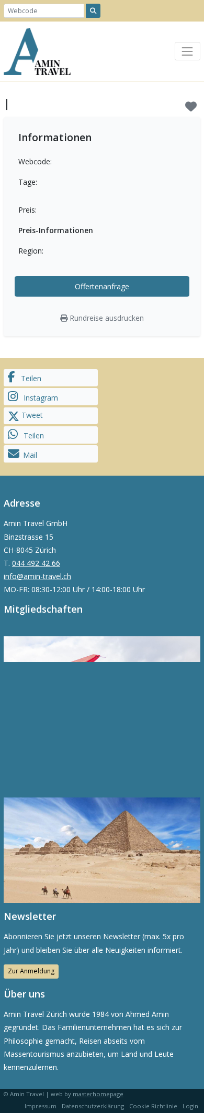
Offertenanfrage (102, 286)
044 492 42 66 (36, 563)
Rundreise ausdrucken (105, 318)
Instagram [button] (39, 398)
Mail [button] (30, 455)
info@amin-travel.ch (37, 576)
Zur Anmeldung (31, 971)
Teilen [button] (30, 378)
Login (190, 1106)
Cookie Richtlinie (153, 1106)
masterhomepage (98, 1094)
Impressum (40, 1106)
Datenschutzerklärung (93, 1106)
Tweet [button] (31, 415)
